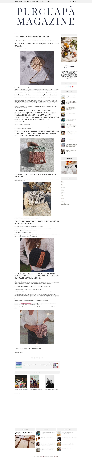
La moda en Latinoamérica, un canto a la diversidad (71, 120)
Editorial (62, 182)
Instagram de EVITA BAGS (26, 303)
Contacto (49, 1)
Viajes (62, 189)
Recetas (62, 196)
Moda (21, 352)
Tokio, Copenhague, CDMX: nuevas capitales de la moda (70, 139)
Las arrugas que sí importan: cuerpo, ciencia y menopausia (71, 96)
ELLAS (62, 193)
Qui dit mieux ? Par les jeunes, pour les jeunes (71, 151)
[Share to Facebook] (32, 358)
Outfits (62, 186)
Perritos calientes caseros (70, 113)
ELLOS (62, 195)
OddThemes (42, 456)
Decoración (63, 187)
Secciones (42, 1)
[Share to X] (34, 358)
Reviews (62, 198)
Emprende (17, 352)
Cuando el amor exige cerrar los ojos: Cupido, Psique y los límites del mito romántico (47, 449)
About (20, 1)
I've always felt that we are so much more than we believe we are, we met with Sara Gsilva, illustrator (71, 126)
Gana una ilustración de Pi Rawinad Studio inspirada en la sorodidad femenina (71, 108)
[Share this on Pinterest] (37, 358)
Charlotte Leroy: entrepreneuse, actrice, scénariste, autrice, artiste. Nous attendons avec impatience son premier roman (48, 444)
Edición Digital (27, 1)
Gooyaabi (56, 456)
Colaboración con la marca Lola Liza (47, 437)
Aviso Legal (63, 203)
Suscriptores (35, 1)
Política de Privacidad (65, 204)
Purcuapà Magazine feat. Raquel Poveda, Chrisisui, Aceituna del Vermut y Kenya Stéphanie (71, 145)
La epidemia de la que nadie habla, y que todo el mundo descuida (24, 433)
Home (16, 1)
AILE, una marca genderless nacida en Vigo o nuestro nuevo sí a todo (71, 102)
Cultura (62, 190)
